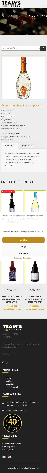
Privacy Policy (27, 257)
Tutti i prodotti (24, 136)
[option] (10, 457)
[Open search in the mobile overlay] (23, 48)
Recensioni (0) (27, 146)
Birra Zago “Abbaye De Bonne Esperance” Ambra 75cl (11, 299)
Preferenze (23, 253)
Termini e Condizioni (12, 443)
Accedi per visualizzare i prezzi (21, 105)
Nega (23, 247)
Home (8, 378)
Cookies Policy (10, 450)
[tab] (9, 146)
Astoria (10, 139)
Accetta (23, 240)
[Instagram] (7, 362)
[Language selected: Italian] (8, 456)
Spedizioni (10, 384)
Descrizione (10, 146)
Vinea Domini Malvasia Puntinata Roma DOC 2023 (35, 299)
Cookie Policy (18, 257)
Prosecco (14, 136)
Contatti (9, 381)
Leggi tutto (12, 290)
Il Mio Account (12, 387)
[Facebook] (2, 362)
